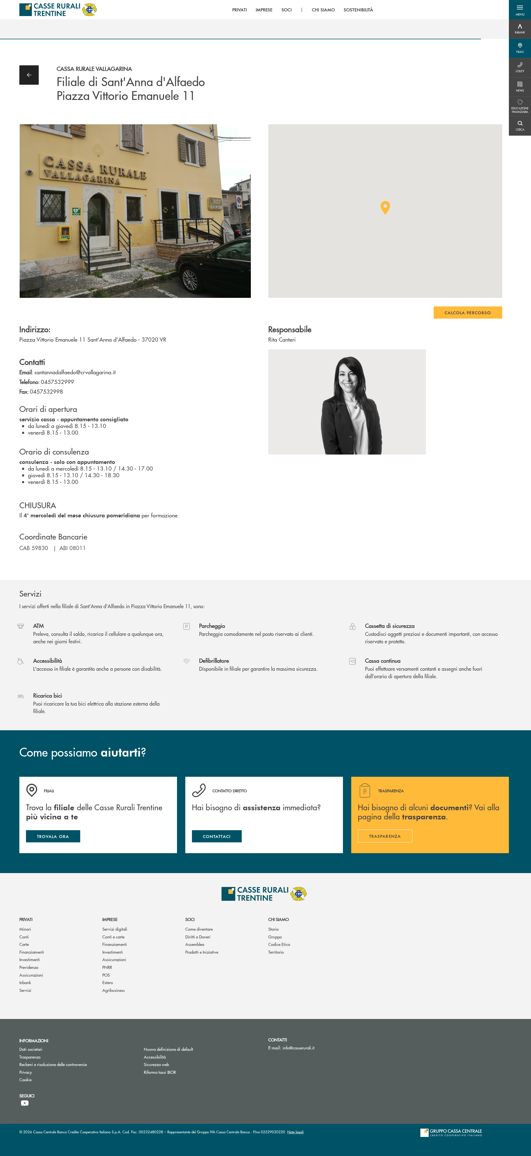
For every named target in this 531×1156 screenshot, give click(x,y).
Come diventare (199, 929)
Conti (24, 937)
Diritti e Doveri (197, 937)
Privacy (25, 1072)
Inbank (25, 982)
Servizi (25, 990)
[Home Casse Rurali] (58, 9)
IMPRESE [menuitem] (264, 9)
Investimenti (29, 959)
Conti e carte (113, 937)
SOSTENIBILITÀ (358, 9)
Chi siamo (278, 919)
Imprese (110, 919)
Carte (24, 944)
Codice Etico (279, 944)
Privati (25, 919)
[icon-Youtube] (25, 1103)
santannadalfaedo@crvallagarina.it (75, 372)
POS (106, 975)
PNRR (107, 967)
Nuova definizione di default (168, 1049)
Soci (189, 919)
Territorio (276, 952)
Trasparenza (29, 1057)
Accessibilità (155, 1057)
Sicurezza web (156, 1064)
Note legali (295, 1131)
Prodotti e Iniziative (201, 952)
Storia (273, 929)
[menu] (303, 9)
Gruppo (275, 937)
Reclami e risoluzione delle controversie (74, 1064)
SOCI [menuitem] (287, 9)
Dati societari (30, 1049)
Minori (25, 929)
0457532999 (57, 381)
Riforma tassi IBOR (181, 1072)
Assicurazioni (31, 975)
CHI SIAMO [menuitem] (323, 9)
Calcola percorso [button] (468, 312)
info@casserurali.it (298, 1048)
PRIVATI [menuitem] (239, 9)
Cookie (25, 1079)
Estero (107, 982)
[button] (520, 9)
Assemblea (194, 944)
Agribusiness (113, 990)
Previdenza (28, 967)
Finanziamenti (31, 952)
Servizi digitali (114, 929)
